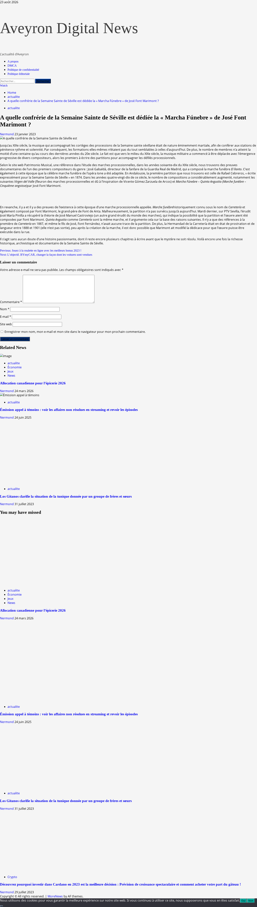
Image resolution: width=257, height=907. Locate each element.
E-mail (5, 317)
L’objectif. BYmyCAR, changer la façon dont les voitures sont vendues (46, 254)
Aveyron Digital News (69, 28)
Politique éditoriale (19, 73)
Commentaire (11, 302)
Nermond (7, 134)
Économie (15, 367)
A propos (13, 61)
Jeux (10, 371)
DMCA (12, 65)
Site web (6, 324)
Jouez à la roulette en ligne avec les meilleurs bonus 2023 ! (40, 250)
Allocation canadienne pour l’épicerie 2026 (33, 383)
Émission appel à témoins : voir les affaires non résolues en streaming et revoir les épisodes (69, 410)
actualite (14, 108)
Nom (4, 309)
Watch (4, 85)
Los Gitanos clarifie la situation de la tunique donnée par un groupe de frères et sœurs (66, 496)
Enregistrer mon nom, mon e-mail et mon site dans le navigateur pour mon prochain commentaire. (75, 332)
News (11, 375)
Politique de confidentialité (23, 69)
